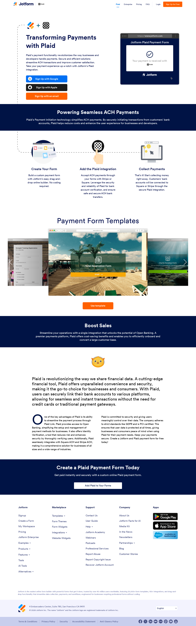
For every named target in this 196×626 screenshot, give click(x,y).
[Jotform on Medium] (155, 621)
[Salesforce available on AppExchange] (165, 535)
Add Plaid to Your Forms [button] (98, 485)
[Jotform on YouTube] (171, 621)
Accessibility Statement (83, 621)
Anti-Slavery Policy (109, 621)
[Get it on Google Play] (165, 516)
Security (64, 621)
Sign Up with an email (47, 96)
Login (158, 4)
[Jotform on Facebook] (140, 621)
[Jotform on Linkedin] (150, 621)
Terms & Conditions (27, 621)
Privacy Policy (48, 621)
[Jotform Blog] (161, 621)
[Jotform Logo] (23, 4)
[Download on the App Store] (165, 525)
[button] (11, 262)
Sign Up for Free (173, 4)
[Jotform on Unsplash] (176, 621)
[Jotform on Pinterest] (166, 621)
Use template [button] (98, 305)
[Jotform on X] (145, 621)
